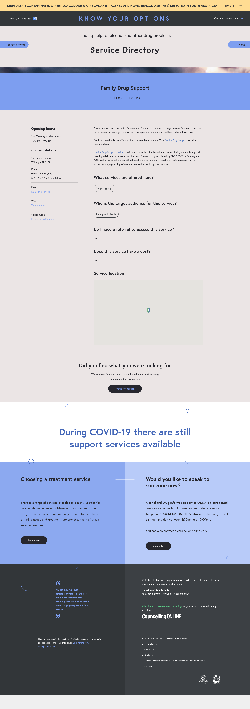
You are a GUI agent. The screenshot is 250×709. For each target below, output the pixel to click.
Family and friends (106, 214)
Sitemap (148, 666)
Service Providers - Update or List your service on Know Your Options (174, 660)
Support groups (104, 188)
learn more (34, 540)
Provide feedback (125, 388)
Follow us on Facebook (43, 219)
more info (158, 545)
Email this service (40, 191)
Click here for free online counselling (162, 606)
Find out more (228, 5)
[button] (148, 310)
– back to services (15, 44)
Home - (242, 44)
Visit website (38, 205)
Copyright (149, 649)
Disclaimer (149, 655)
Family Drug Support (176, 140)
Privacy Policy (150, 644)
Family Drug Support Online (109, 152)
